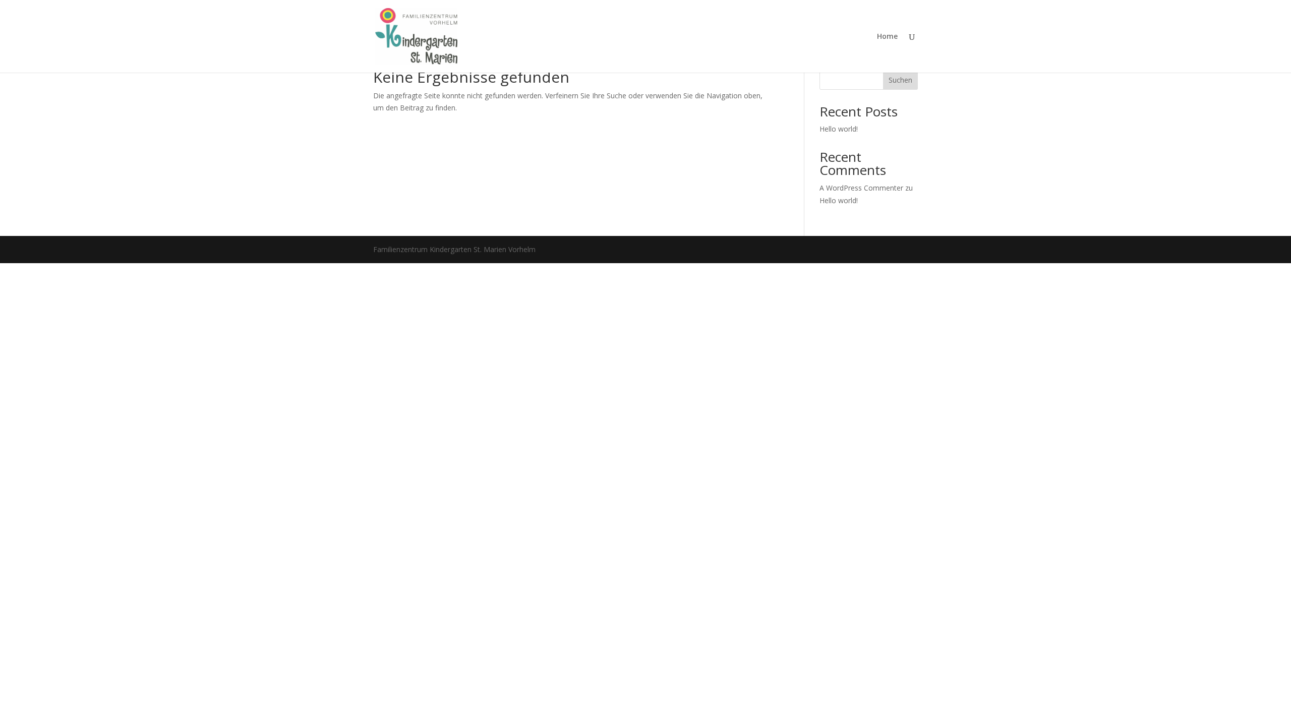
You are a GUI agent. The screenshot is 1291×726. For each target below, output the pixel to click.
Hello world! (838, 129)
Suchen (900, 80)
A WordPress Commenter (861, 188)
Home (887, 37)
